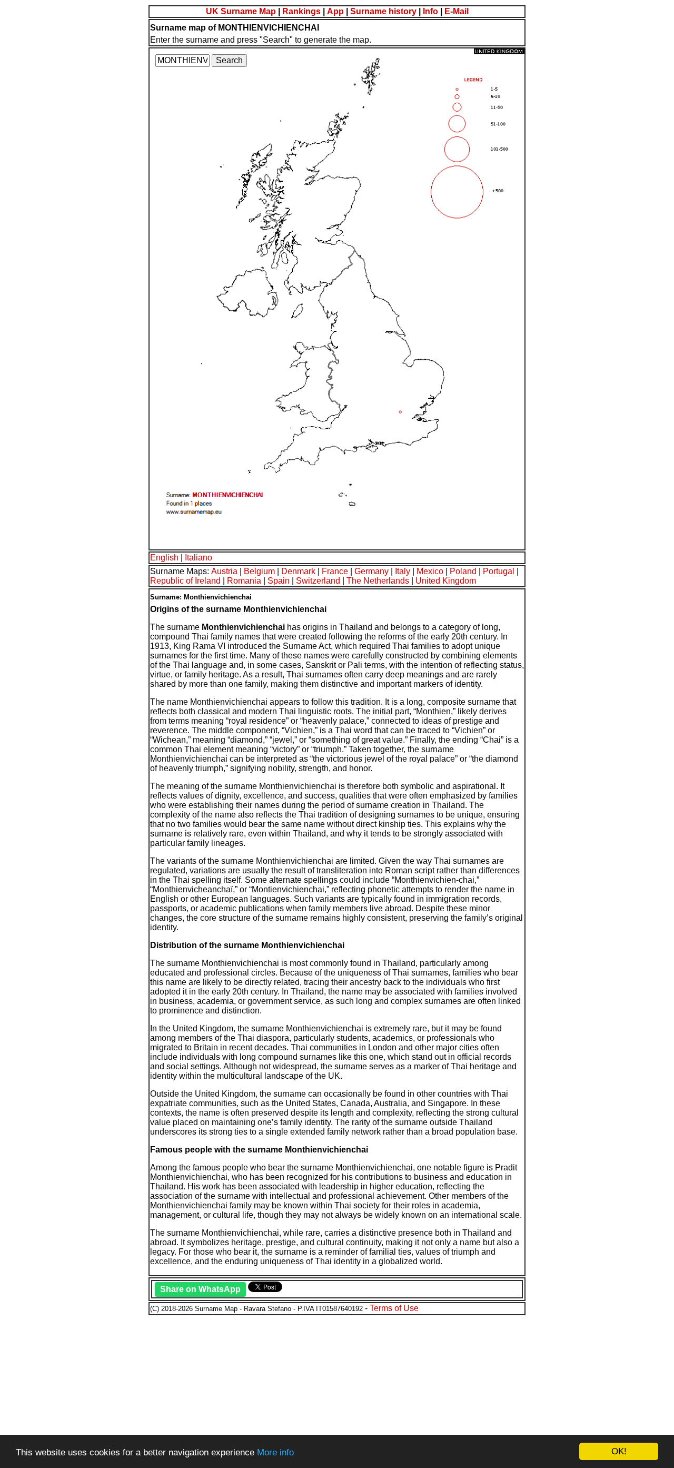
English (164, 557)
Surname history (383, 11)
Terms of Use (394, 1308)
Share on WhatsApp (200, 1289)
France (335, 571)
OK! (619, 1451)
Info (430, 11)
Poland (463, 571)
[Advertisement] (320, 1390)
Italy (402, 571)
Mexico (430, 571)
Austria (224, 571)
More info (275, 1452)
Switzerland (318, 580)
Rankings (301, 11)
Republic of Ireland (185, 580)
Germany (371, 571)
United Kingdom (445, 580)
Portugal (498, 571)
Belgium (259, 571)
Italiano (198, 557)
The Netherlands (377, 580)
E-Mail (456, 11)
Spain (278, 580)
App (335, 11)
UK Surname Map (241, 11)
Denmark (298, 571)
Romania (244, 580)
